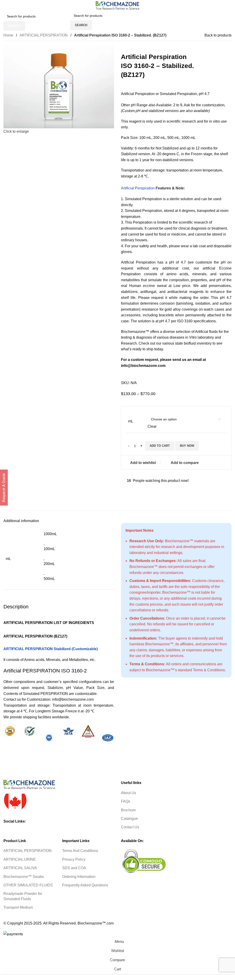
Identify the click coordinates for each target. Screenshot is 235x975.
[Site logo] (117, 5)
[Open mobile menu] (66, 20)
